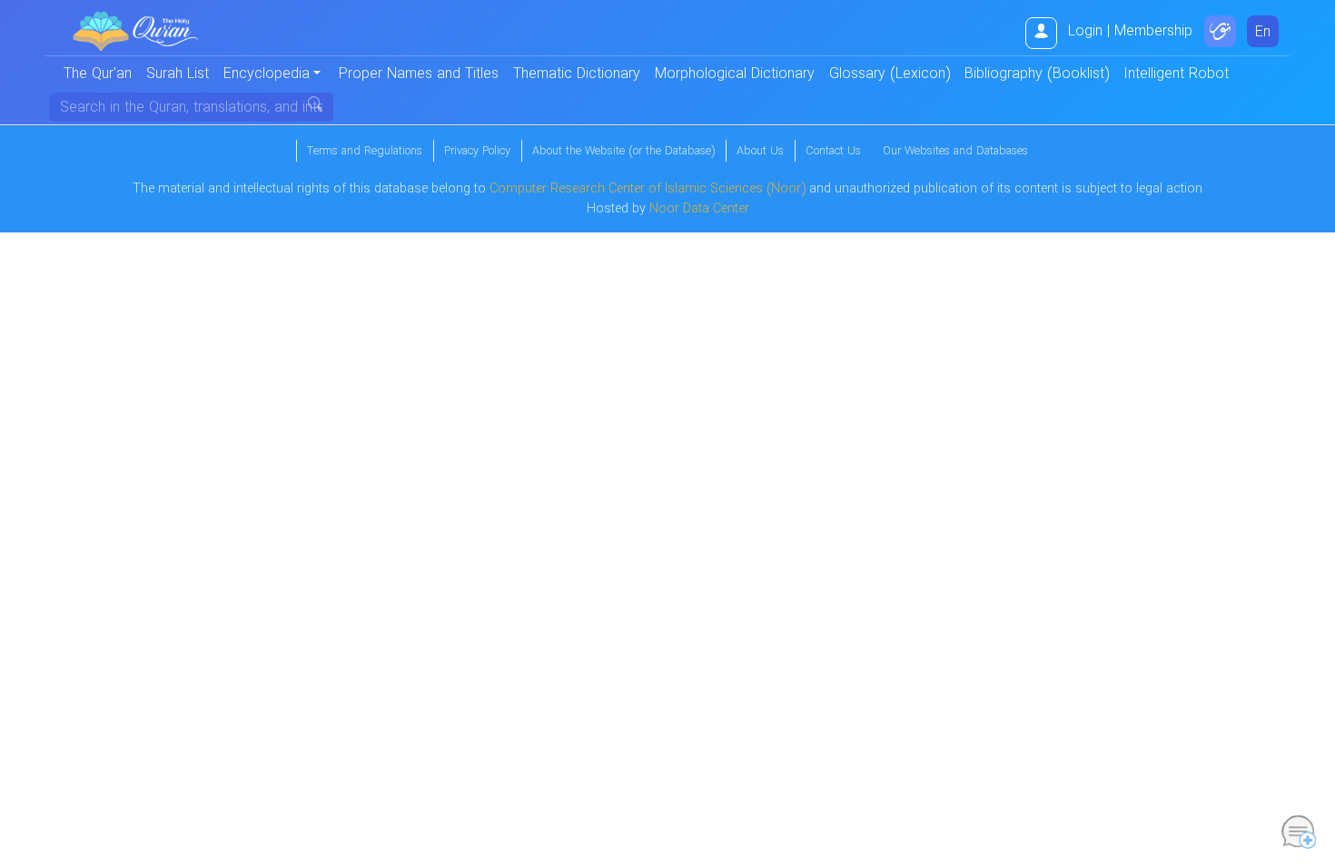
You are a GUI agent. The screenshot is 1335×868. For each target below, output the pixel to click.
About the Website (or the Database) (623, 152)
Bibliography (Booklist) (1036, 74)
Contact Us (833, 152)
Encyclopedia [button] (266, 74)
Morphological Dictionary (735, 74)
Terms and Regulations (364, 152)
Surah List (177, 74)
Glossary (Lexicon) (889, 74)
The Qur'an (98, 74)
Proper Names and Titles (419, 74)
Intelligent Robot (1176, 74)
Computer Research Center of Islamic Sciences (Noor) (648, 189)
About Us (760, 152)
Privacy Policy (477, 152)
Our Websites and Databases (955, 152)
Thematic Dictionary (576, 74)
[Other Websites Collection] (1220, 31)
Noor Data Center (699, 209)
